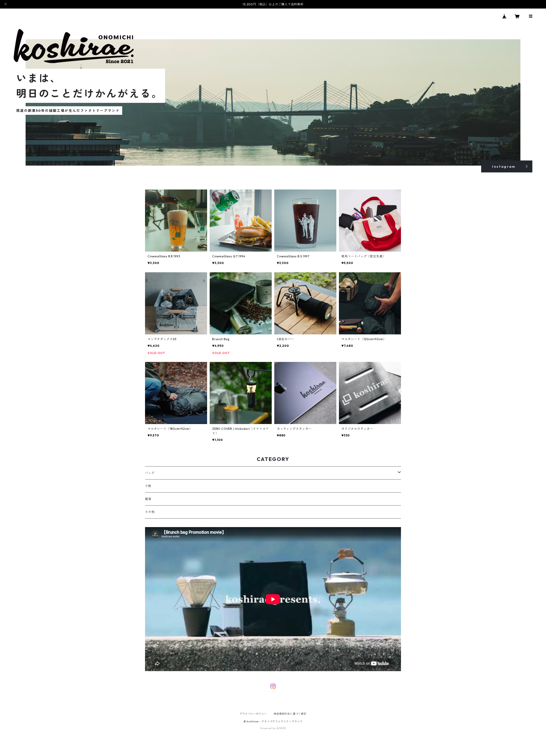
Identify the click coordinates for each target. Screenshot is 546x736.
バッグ (149, 473)
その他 (149, 512)
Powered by (268, 728)
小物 (148, 486)
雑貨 (148, 499)
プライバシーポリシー (253, 713)
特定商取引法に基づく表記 (290, 713)
